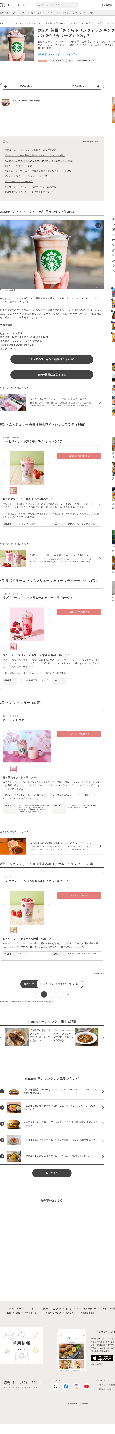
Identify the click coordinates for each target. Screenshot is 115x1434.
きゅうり (41, 13)
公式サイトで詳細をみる (79, 456)
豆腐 (58, 13)
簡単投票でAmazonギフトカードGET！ (58, 54)
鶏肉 (91, 13)
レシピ (31, 1308)
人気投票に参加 (87, 1313)
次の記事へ (78, 86)
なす (14, 13)
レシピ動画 (107, 5)
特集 (9, 1313)
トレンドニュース (15, 1308)
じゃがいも (77, 13)
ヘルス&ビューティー (86, 1308)
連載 (18, 1313)
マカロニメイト (31, 1313)
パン (85, 13)
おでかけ (57, 1308)
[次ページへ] (68, 994)
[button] (4, 464)
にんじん (66, 13)
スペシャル (71, 1313)
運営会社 (101, 1389)
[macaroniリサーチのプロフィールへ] (52, 102)
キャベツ (50, 13)
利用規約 (110, 1389)
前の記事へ (26, 86)
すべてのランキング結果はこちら (50, 359)
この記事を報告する (97, 973)
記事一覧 (101, 1380)
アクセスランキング (52, 1313)
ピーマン (22, 13)
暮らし (69, 1308)
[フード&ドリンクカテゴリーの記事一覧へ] (42, 60)
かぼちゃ (31, 13)
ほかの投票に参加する (50, 374)
